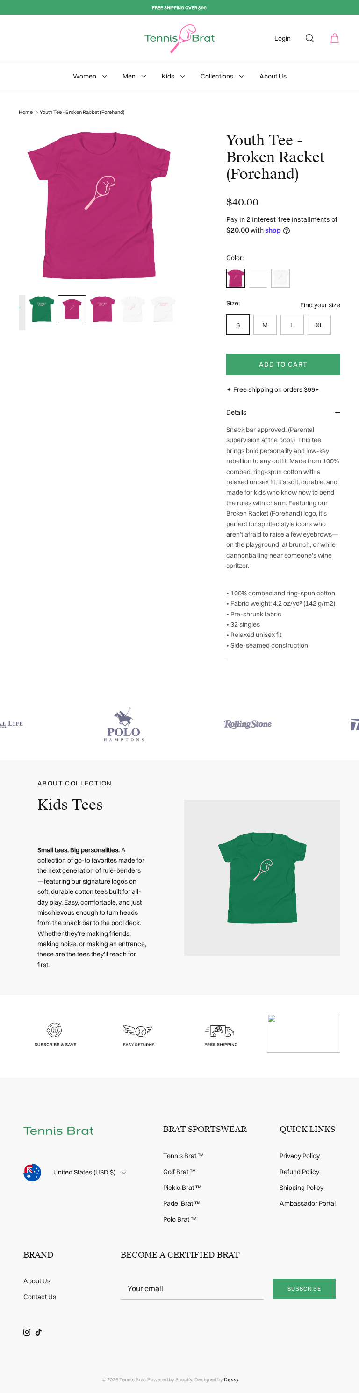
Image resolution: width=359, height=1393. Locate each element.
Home (26, 112)
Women (85, 76)
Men (129, 76)
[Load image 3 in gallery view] (99, 205)
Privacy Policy (300, 1156)
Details (236, 412)
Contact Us (39, 1297)
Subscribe (304, 1288)
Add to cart (283, 364)
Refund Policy (299, 1171)
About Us (273, 76)
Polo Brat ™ (180, 1219)
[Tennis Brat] (179, 38)
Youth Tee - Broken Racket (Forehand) (82, 112)
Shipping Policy (301, 1187)
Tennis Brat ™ (183, 1156)
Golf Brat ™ (179, 1171)
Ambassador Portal (308, 1203)
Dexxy (231, 1379)
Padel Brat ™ (182, 1203)
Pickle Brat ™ (182, 1187)
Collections (218, 76)
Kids (169, 76)
